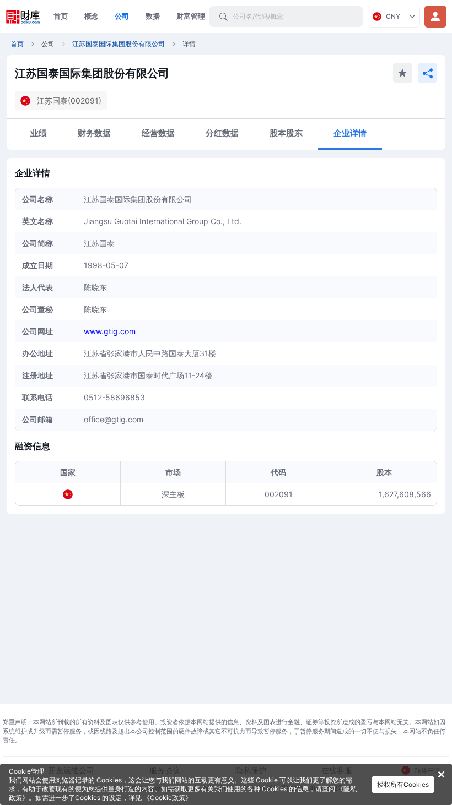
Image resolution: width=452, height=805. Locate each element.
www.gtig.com (110, 331)
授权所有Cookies (403, 784)
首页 (60, 16)
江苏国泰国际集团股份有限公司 (118, 44)
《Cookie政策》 (167, 797)
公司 (122, 16)
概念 (91, 16)
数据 (153, 16)
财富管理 (190, 16)
